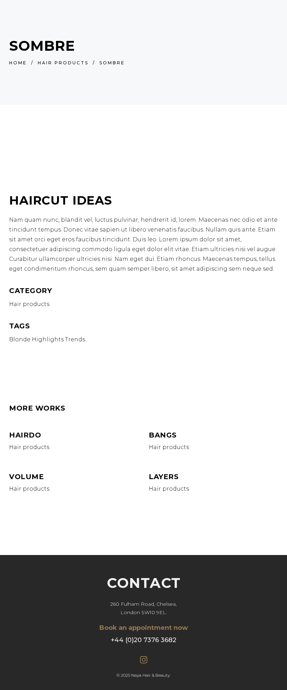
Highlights (48, 339)
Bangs (163, 435)
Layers (163, 476)
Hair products (63, 62)
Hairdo (25, 435)
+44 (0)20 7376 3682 (143, 640)
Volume (26, 476)
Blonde (19, 339)
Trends (75, 339)
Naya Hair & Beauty (150, 675)
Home (18, 62)
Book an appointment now (143, 628)
